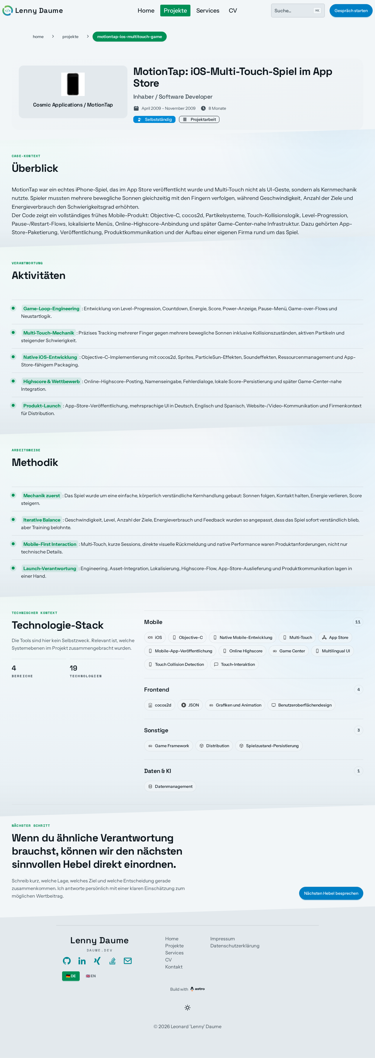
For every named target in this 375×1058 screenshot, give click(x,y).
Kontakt (174, 967)
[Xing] (97, 961)
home (38, 36)
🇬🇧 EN (91, 976)
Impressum (222, 939)
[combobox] (298, 11)
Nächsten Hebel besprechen (331, 893)
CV (233, 10)
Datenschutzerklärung (235, 946)
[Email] (127, 961)
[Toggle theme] (187, 1008)
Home (146, 10)
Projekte (175, 10)
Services (207, 10)
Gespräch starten (351, 10)
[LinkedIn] (82, 961)
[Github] (66, 961)
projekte (70, 36)
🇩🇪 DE (71, 976)
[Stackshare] (112, 961)
